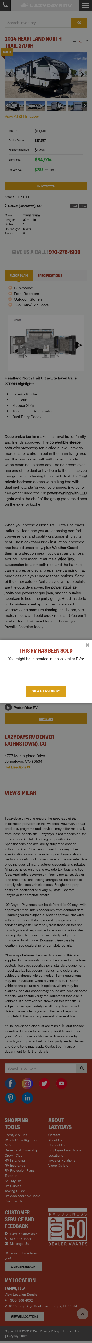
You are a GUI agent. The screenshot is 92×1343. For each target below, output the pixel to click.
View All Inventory (46, 691)
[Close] (87, 645)
